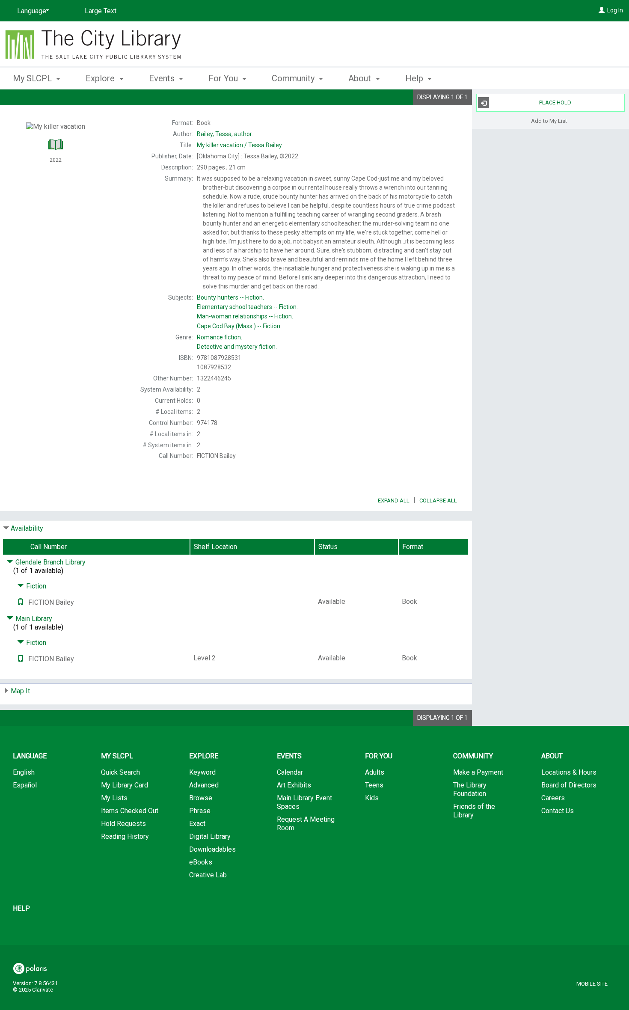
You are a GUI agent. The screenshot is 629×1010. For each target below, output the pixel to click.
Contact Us (557, 811)
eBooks (200, 862)
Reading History (125, 836)
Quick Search (120, 772)
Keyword (202, 772)
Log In (615, 10)
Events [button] (163, 78)
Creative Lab (208, 875)
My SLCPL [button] (33, 78)
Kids (372, 798)
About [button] (360, 78)
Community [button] (294, 78)
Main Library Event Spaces (304, 802)
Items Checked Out (129, 811)
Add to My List (549, 120)
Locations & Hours (568, 772)
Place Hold (555, 102)
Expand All (393, 500)
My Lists (114, 798)
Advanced (204, 785)
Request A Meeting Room (306, 823)
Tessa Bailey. (240, 145)
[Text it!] (20, 602)
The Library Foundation (470, 789)
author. (225, 134)
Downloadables (212, 849)
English (24, 772)
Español (25, 785)
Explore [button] (101, 78)
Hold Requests (123, 824)
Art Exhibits (294, 785)
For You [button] (224, 78)
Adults (374, 772)
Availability (27, 528)
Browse (200, 798)
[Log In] (602, 10)
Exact (197, 824)
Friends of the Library (474, 810)
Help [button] (415, 78)
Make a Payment (478, 772)
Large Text (100, 11)
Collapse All (438, 500)
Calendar (290, 772)
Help (21, 908)
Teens (374, 785)
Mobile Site (592, 983)
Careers (553, 798)
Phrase (200, 811)
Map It (20, 691)
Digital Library (210, 836)
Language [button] (30, 756)
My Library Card (124, 785)
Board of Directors (568, 785)
